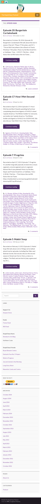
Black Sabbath (29, 196)
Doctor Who (7, 76)
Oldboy (35, 214)
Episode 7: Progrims (13, 155)
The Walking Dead (15, 225)
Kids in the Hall (12, 211)
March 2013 (6, 447)
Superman (28, 82)
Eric (6, 35)
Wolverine (6, 86)
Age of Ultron (29, 67)
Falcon (15, 138)
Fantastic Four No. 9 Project (11, 354)
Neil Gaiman (11, 281)
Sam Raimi (26, 141)
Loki (33, 78)
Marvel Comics (18, 79)
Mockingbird (27, 79)
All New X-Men (17, 193)
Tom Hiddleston (31, 84)
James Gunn (25, 139)
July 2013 (6, 436)
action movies (9, 273)
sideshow (11, 220)
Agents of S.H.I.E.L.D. (10, 68)
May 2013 (6, 440)
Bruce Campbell (8, 198)
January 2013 (7, 455)
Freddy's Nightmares (20, 203)
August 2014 (7, 398)
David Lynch (32, 200)
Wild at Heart (21, 227)
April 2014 (6, 406)
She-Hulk (14, 82)
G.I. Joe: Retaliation (14, 204)
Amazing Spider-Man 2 (10, 134)
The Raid (27, 282)
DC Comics (19, 74)
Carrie (26, 198)
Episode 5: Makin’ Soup (15, 239)
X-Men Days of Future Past (23, 144)
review (24, 81)
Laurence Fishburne (23, 211)
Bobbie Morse (26, 70)
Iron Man (17, 139)
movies (34, 79)
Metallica (23, 212)
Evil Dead (26, 201)
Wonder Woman (15, 86)
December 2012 (8, 458)
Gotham (14, 76)
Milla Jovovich (15, 279)
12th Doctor (9, 67)
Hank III (17, 206)
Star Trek (31, 281)
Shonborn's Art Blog (9, 336)
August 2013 (7, 432)
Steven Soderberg (13, 282)
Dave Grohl (24, 200)
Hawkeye (30, 206)
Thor (23, 84)
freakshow (33, 201)
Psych (26, 215)
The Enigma (12, 223)
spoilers (19, 142)
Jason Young (18, 209)
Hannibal (23, 206)
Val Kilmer (10, 284)
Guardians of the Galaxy (25, 76)
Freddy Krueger (8, 203)
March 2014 (6, 410)
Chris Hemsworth (13, 73)
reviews (29, 81)
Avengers (20, 68)
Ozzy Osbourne (8, 215)
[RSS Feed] (2, 1)
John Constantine (25, 78)
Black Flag (21, 196)
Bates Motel (33, 195)
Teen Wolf (26, 142)
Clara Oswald (23, 73)
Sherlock (24, 219)
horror (16, 208)
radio (30, 215)
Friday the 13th (32, 203)
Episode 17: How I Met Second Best (18, 98)
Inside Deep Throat (19, 277)
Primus (16, 215)
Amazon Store (7, 313)
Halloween (11, 206)
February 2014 (7, 413)
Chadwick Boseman (14, 71)
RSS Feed (6, 326)
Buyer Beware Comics (10, 350)
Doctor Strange (29, 74)
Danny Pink (9, 74)
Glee (10, 277)
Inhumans (6, 78)
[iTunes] (6, 1)
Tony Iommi (25, 225)
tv (8, 144)
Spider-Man (20, 82)
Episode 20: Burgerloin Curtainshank (15, 31)
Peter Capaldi (17, 81)
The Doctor (10, 84)
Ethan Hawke (19, 201)
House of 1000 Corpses (26, 208)
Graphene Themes (15, 501)
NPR (30, 214)
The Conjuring (20, 222)
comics (10, 138)
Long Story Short (8, 365)
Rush (34, 217)
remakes (5, 217)
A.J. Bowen (8, 193)
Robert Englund (27, 217)
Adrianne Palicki (19, 67)
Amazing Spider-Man (25, 133)
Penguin (9, 81)
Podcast (10, 35)
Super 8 (21, 282)
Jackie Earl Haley (8, 209)
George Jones (25, 204)
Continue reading (11, 60)
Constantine (32, 73)
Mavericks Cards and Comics (12, 369)
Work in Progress (8, 358)
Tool (31, 225)
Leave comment (33, 89)
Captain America (13, 136)
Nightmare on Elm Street (11, 214)
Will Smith (29, 227)
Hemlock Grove (8, 208)
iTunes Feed (7, 323)
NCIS (4, 81)
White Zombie (12, 227)
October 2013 (7, 425)
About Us (6, 478)
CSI (4, 74)
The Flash (18, 84)
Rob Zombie (18, 217)
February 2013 (7, 451)
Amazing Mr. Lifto (28, 193)
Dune (12, 201)
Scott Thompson (15, 219)
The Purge (27, 223)
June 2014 (6, 402)
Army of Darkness (22, 195)
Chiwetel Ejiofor (26, 71)
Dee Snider (6, 201)
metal (18, 212)
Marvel (11, 79)
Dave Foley (16, 200)
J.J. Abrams (29, 277)
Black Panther (16, 70)
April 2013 (6, 443)
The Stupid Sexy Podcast (9, 15)
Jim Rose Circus (27, 209)
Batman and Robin (25, 274)
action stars (18, 273)
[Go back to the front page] (20, 8)
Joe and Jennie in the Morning (12, 362)
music (33, 212)
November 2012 (8, 462)
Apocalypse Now (8, 274)
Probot (21, 215)
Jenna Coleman (14, 78)
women (16, 284)
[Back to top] (36, 499)
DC (15, 74)
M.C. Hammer (11, 212)
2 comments (34, 147)
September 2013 (8, 428)
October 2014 (7, 395)
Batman (26, 68)
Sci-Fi (17, 281)
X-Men (24, 86)
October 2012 (7, 466)
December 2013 (8, 417)
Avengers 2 (28, 134)
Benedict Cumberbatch (10, 196)
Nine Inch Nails (24, 214)
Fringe (5, 204)
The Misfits (20, 223)
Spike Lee (26, 220)
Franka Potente (18, 276)
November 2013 (8, 421)
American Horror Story (30, 273)
